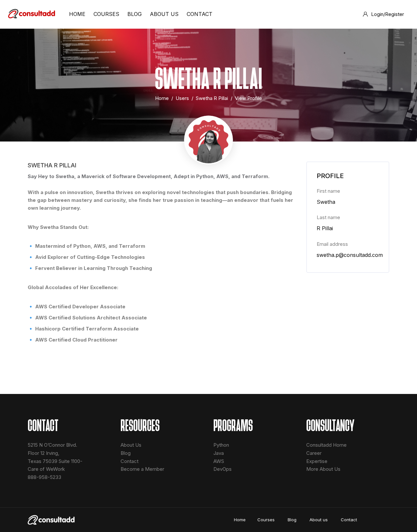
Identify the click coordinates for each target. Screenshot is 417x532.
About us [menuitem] (164, 14)
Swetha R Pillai (212, 98)
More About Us (323, 469)
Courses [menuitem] (106, 14)
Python (221, 445)
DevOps (222, 469)
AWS (218, 461)
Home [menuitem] (77, 14)
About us (319, 519)
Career (314, 453)
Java (218, 453)
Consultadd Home (326, 445)
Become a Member (142, 469)
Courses (266, 519)
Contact (129, 461)
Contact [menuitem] (199, 14)
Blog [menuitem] (134, 14)
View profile (248, 98)
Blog (126, 453)
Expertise (316, 461)
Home (162, 98)
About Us (131, 445)
